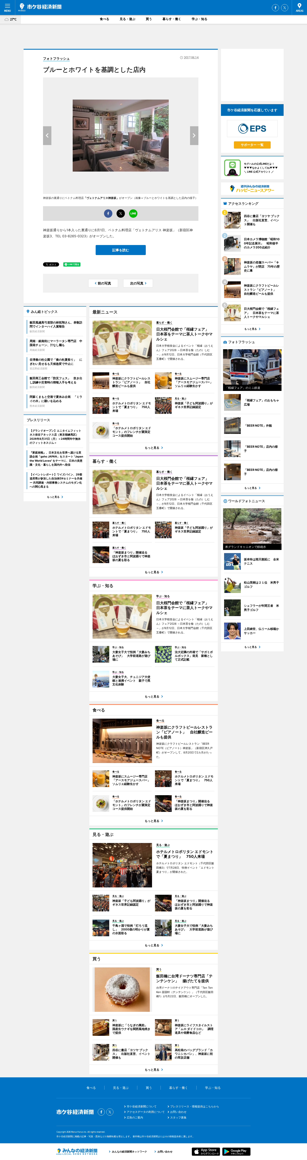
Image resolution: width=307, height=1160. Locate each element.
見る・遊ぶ (127, 19)
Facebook (275, 7)
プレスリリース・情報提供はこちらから (194, 1106)
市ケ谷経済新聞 (39, 7)
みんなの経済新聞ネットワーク (76, 1152)
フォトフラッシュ (56, 58)
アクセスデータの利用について (146, 1111)
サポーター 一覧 (252, 145)
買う (149, 19)
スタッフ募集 (178, 1117)
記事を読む (120, 250)
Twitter (284, 7)
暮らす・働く (171, 19)
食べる (104, 19)
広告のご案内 (135, 1117)
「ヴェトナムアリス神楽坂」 (101, 198)
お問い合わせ (178, 1111)
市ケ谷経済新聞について (142, 1106)
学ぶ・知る (199, 19)
